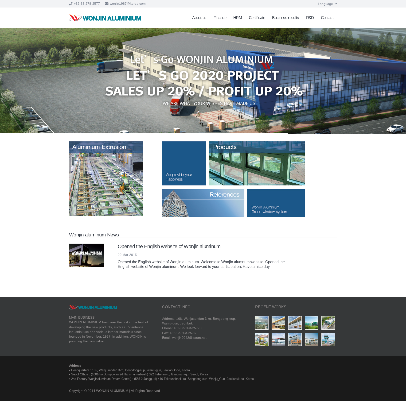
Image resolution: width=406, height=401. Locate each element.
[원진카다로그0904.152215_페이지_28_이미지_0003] (312, 340)
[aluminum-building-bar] (296, 340)
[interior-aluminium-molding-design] (279, 324)
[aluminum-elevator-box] (312, 324)
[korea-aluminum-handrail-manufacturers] (279, 340)
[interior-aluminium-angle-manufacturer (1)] (296, 324)
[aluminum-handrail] (263, 340)
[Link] (105, 17)
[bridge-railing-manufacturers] (263, 324)
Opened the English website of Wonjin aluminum (169, 246)
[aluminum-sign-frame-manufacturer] (329, 324)
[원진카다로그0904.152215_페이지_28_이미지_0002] (329, 340)
